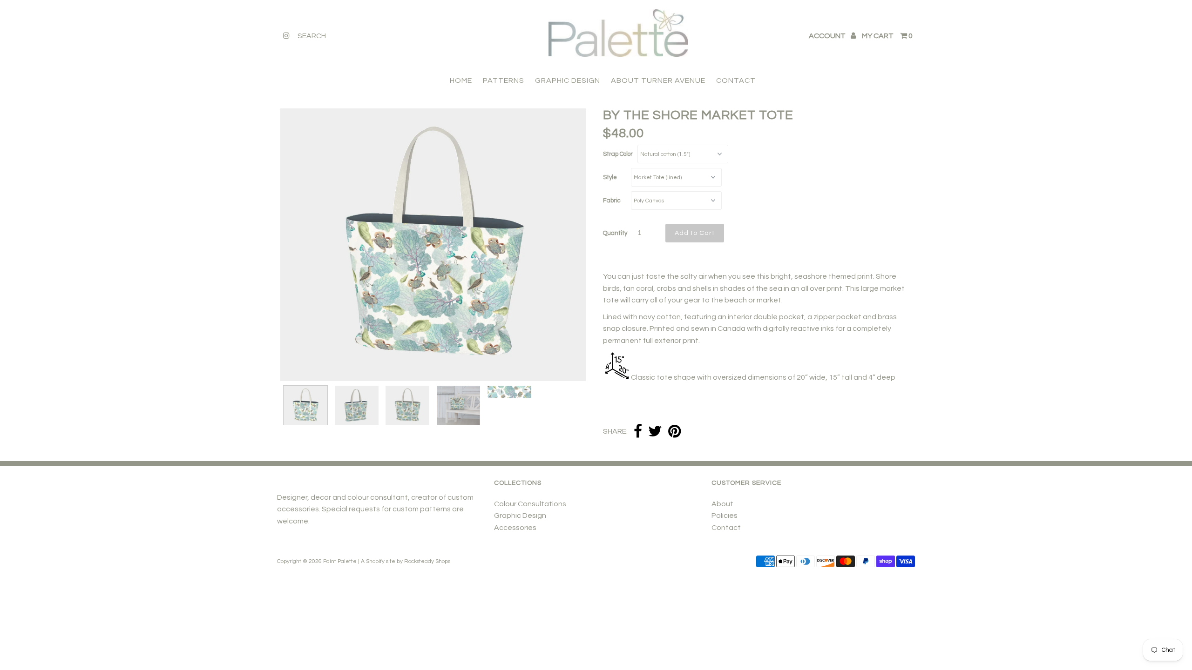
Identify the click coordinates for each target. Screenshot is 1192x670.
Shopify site (380, 561)
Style (610, 177)
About (722, 504)
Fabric (612, 200)
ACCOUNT (828, 36)
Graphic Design (520, 515)
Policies (724, 515)
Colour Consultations (530, 504)
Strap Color (618, 154)
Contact (726, 527)
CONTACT (736, 80)
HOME (461, 80)
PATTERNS (503, 80)
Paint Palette (340, 561)
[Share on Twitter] (655, 432)
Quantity (615, 233)
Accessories (515, 527)
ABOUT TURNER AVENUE (658, 80)
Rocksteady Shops (427, 561)
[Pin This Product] (674, 432)
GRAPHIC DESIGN (567, 80)
